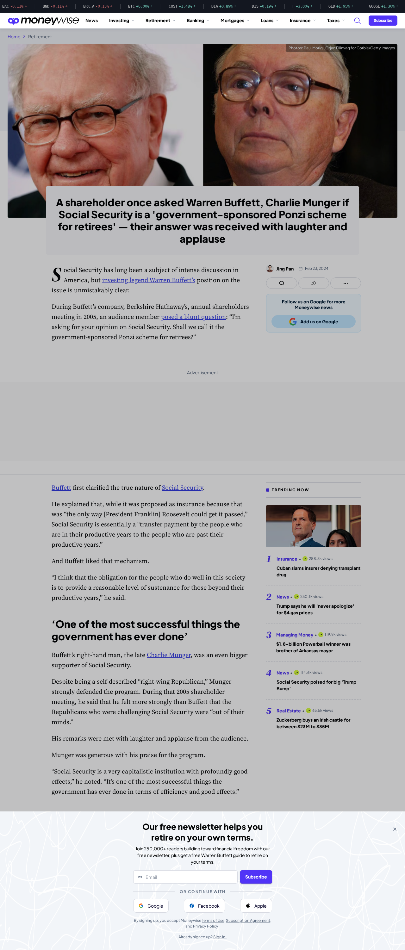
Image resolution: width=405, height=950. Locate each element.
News (91, 20)
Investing (119, 20)
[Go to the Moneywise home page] (43, 20)
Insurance (300, 20)
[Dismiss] (395, 829)
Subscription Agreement (248, 920)
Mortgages (232, 20)
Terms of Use (213, 920)
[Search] (357, 20)
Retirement (158, 20)
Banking (195, 20)
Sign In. (220, 936)
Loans (267, 20)
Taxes (333, 20)
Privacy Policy (205, 926)
